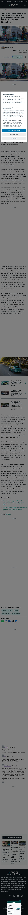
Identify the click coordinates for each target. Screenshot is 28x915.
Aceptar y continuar (14, 130)
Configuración (14, 134)
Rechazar (14, 138)
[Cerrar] (20, 900)
